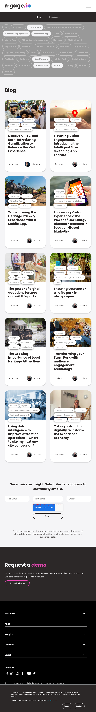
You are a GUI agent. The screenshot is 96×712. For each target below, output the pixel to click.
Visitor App (10, 40)
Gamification (41, 59)
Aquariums (10, 46)
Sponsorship (42, 65)
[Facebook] (24, 674)
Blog (39, 17)
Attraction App (41, 33)
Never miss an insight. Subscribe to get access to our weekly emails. (48, 486)
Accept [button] (67, 706)
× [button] (92, 689)
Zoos (56, 33)
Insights (9, 634)
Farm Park (83, 52)
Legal (8, 654)
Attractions (71, 33)
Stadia (57, 65)
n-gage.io (18, 27)
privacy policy (49, 537)
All (6, 27)
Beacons (64, 46)
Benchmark (66, 52)
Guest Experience (45, 46)
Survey (69, 65)
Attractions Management (35, 40)
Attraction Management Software (64, 27)
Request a (25, 565)
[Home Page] (18, 6)
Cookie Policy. (52, 700)
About (8, 623)
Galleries (24, 59)
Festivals (9, 59)
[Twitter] (7, 674)
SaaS (33, 52)
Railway (9, 65)
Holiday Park (60, 59)
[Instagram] (19, 674)
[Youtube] (30, 674)
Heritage (57, 40)
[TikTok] (35, 674)
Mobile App (73, 40)
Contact (9, 644)
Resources (54, 17)
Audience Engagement (16, 33)
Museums (26, 46)
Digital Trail (80, 46)
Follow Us (9, 667)
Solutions (10, 613)
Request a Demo (17, 583)
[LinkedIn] (13, 674)
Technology (35, 27)
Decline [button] (79, 706)
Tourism (83, 65)
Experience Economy (15, 52)
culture (8, 71)
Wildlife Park (48, 52)
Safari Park (24, 65)
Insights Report (79, 59)
